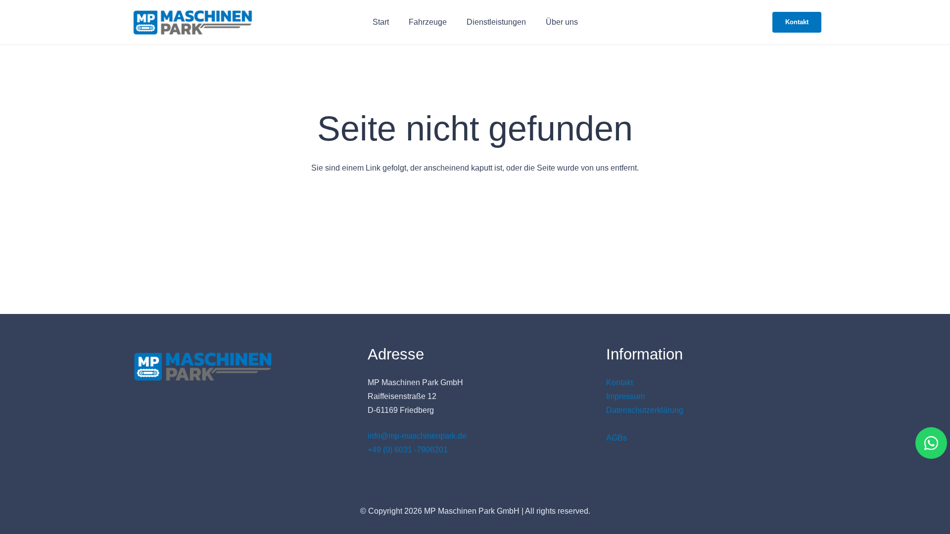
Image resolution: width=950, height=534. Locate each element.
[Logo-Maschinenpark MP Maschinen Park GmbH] (193, 22)
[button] (454, 22)
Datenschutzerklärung (644, 410)
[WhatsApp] (931, 443)
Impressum (625, 396)
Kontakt (619, 382)
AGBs (616, 438)
